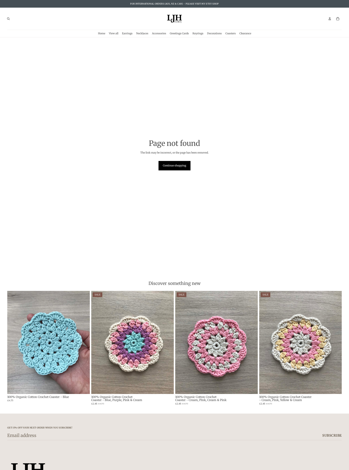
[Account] (330, 19)
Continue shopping (174, 165)
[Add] (84, 388)
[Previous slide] (12, 342)
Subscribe (332, 435)
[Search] (8, 19)
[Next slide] (84, 342)
